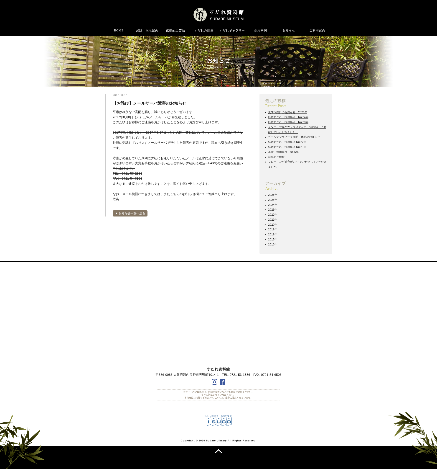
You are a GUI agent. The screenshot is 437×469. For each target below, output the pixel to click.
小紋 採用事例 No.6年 (283, 152)
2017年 (272, 239)
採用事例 (260, 30)
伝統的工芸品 (175, 30)
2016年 (272, 244)
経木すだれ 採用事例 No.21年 (287, 147)
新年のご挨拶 (276, 157)
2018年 (272, 234)
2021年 (272, 219)
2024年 (272, 204)
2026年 (272, 194)
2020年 (272, 224)
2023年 (272, 209)
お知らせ (288, 30)
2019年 (272, 229)
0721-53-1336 (240, 374)
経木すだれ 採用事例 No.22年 (287, 142)
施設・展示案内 (147, 30)
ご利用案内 (317, 30)
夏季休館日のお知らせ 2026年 (287, 112)
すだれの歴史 (203, 30)
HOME (119, 30)
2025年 (272, 199)
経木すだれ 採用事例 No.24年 (288, 117)
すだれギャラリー (232, 30)
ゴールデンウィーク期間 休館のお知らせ (294, 137)
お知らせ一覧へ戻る (132, 213)
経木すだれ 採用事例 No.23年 (288, 122)
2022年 (272, 214)
